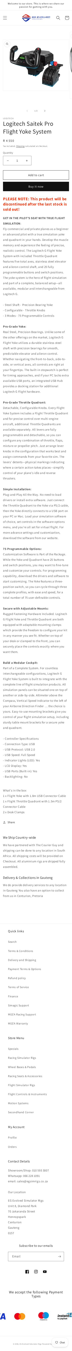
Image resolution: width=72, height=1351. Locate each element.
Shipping (20, 146)
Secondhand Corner (21, 1112)
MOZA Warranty (18, 1023)
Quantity (8, 152)
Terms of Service (18, 987)
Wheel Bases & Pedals (22, 1067)
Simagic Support (18, 1005)
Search (12, 942)
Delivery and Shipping (22, 960)
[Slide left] (27, 110)
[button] (5, 17)
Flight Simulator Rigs (21, 1085)
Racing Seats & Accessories (25, 1076)
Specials (13, 1049)
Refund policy (17, 978)
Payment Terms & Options (24, 969)
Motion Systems (18, 1103)
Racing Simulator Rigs (22, 1058)
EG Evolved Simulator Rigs (31, 1344)
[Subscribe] (59, 1256)
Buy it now (36, 186)
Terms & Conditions (20, 951)
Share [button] (11, 822)
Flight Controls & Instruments (27, 1094)
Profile (12, 1137)
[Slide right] (44, 110)
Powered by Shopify (50, 1344)
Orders (12, 1147)
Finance (13, 996)
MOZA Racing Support (22, 1014)
